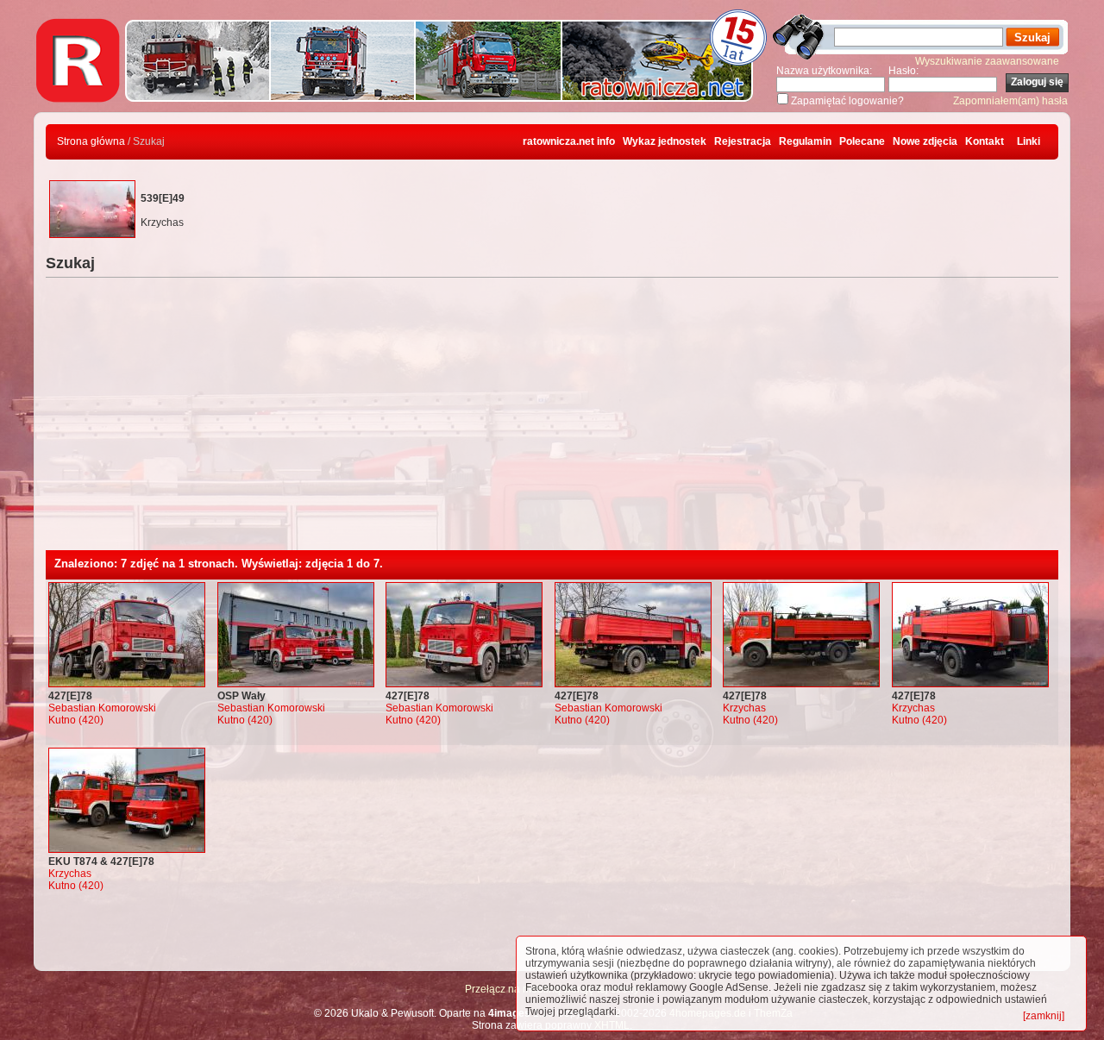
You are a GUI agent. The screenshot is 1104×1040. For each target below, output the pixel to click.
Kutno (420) (76, 720)
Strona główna (91, 141)
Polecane (862, 141)
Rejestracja (742, 141)
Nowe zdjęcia (925, 141)
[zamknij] (1043, 1016)
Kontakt (984, 141)
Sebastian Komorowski (102, 708)
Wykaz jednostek (664, 141)
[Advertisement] (552, 421)
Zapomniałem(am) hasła (1010, 101)
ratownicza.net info (569, 141)
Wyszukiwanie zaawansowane (987, 61)
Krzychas (744, 708)
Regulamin (805, 141)
